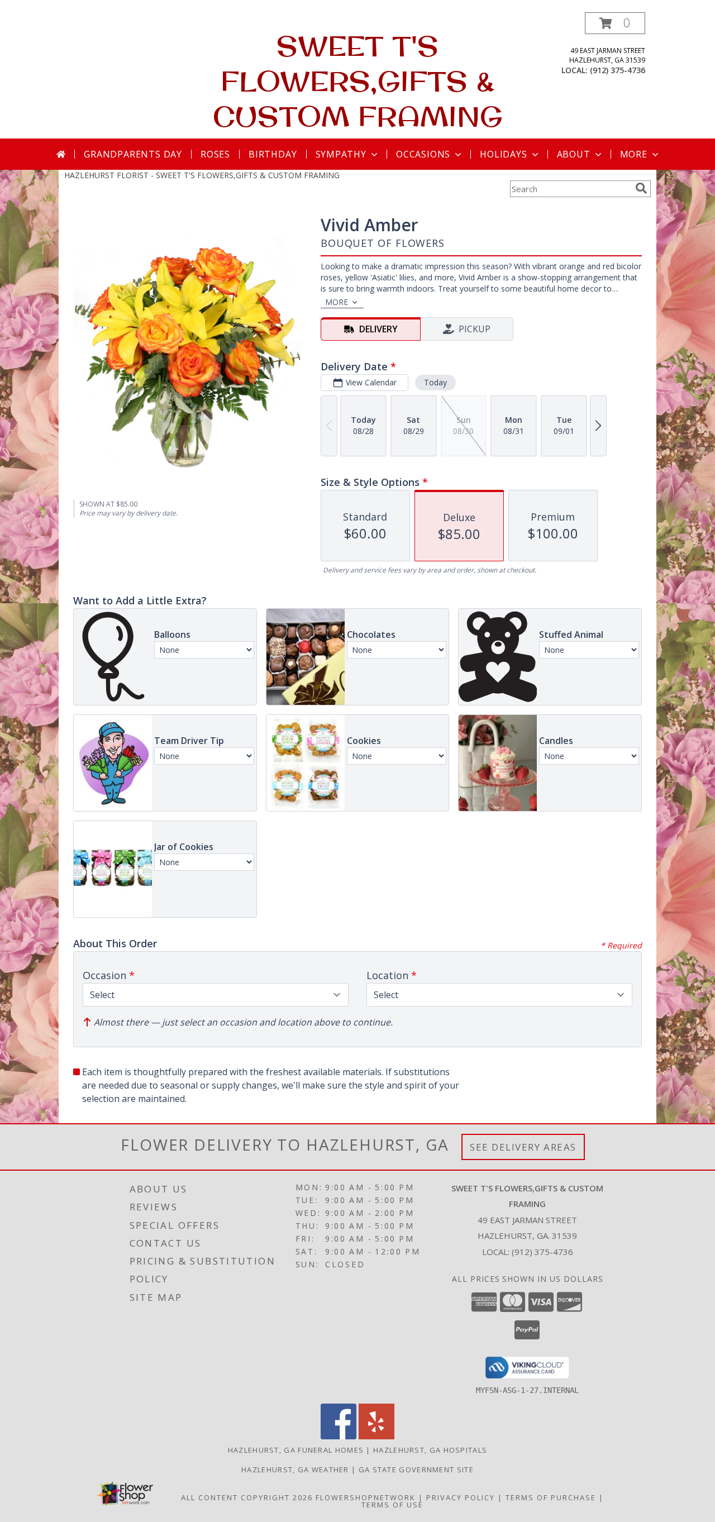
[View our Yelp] (376, 1436)
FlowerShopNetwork (366, 1497)
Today (435, 382)
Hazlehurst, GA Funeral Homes (296, 1450)
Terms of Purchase (551, 1497)
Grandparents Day (133, 154)
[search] (641, 188)
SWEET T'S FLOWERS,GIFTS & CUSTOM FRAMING (358, 80)
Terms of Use (392, 1505)
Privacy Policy (460, 1497)
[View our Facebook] (338, 1436)
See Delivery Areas (523, 1147)
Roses (215, 154)
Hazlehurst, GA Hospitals (430, 1450)
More (633, 154)
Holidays (503, 154)
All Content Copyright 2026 (247, 1497)
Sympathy (341, 154)
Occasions (423, 154)
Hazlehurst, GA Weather (295, 1469)
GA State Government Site (416, 1469)
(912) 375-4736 (617, 70)
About (573, 154)
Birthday (273, 154)
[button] (615, 23)
